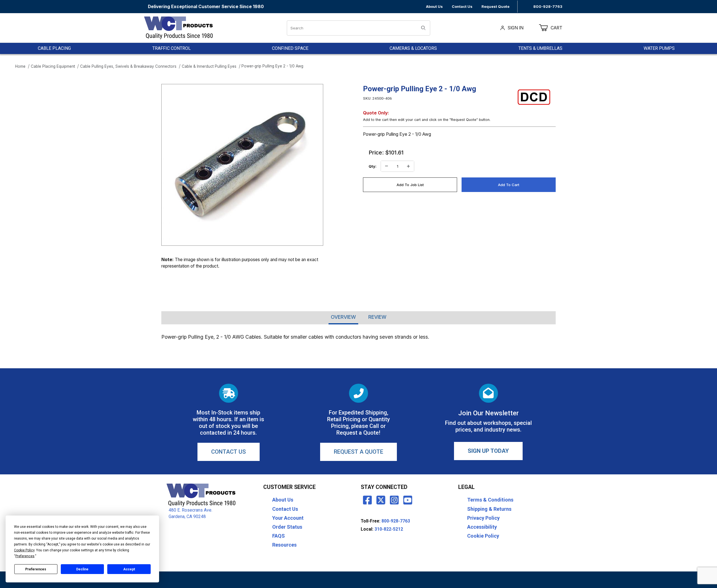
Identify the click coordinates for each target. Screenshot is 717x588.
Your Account (288, 518)
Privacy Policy (483, 518)
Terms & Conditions (490, 500)
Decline (82, 569)
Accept (129, 569)
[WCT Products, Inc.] (178, 27)
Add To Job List (410, 184)
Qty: (372, 166)
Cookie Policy (483, 536)
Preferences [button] (24, 556)
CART (560, 28)
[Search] (423, 28)
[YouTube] (408, 500)
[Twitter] (381, 500)
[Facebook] (367, 500)
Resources (284, 545)
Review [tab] (377, 317)
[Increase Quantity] (408, 166)
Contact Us (462, 6)
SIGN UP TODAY (488, 451)
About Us (434, 6)
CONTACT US (228, 451)
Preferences (35, 569)
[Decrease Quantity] (386, 166)
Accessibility (482, 527)
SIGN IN (515, 28)
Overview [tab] (343, 317)
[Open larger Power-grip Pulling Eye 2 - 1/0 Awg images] (242, 165)
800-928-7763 (547, 6)
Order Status (287, 527)
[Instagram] (394, 500)
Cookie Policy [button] (24, 550)
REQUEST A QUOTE (358, 451)
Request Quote (495, 6)
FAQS (278, 536)
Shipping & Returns (489, 509)
